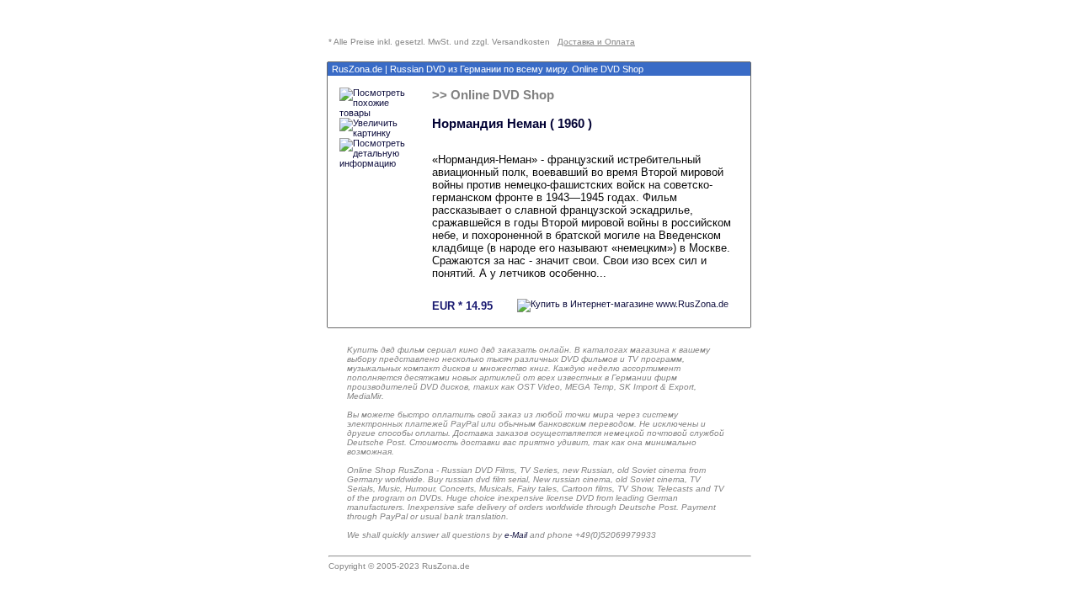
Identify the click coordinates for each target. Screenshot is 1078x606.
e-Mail (515, 535)
